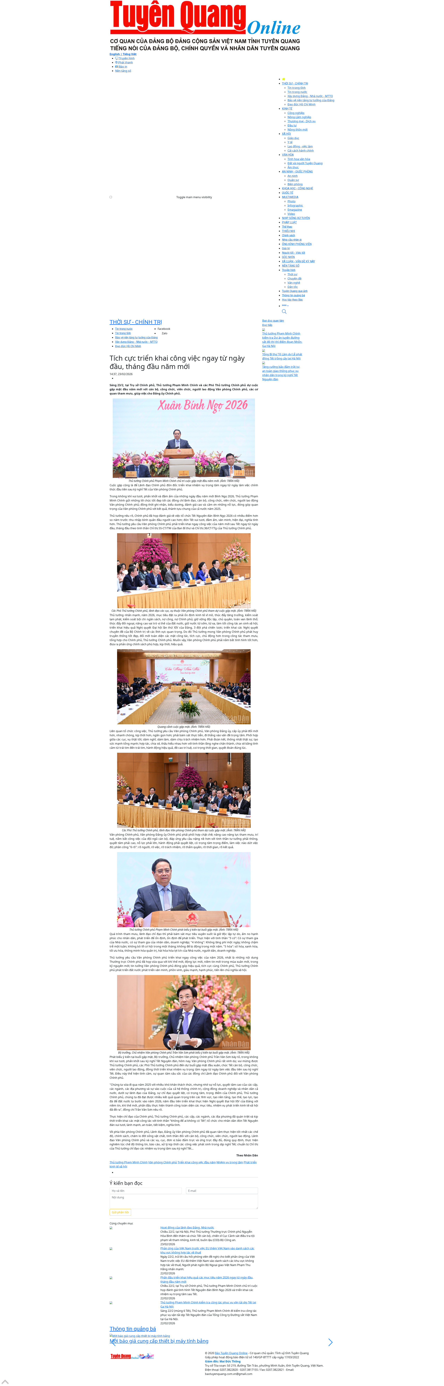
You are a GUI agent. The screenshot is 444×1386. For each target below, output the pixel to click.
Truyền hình (126, 58)
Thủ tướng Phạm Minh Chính (129, 1162)
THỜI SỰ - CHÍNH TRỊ (136, 322)
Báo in (122, 66)
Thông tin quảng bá (133, 1328)
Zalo (164, 333)
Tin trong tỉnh (123, 333)
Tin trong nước (124, 329)
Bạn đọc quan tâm (273, 320)
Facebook (164, 329)
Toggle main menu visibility (194, 197)
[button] (308, 305)
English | (116, 54)
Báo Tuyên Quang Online (231, 1353)
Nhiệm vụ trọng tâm (229, 1162)
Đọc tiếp (267, 325)
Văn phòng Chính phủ (162, 1162)
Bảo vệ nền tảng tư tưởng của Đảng (136, 337)
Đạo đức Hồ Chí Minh (128, 346)
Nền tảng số (123, 71)
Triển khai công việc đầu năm (197, 1162)
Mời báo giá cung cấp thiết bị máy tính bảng (159, 1340)
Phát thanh (125, 62)
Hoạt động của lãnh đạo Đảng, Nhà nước (187, 1227)
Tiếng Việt (129, 54)
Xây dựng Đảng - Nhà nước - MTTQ (136, 342)
